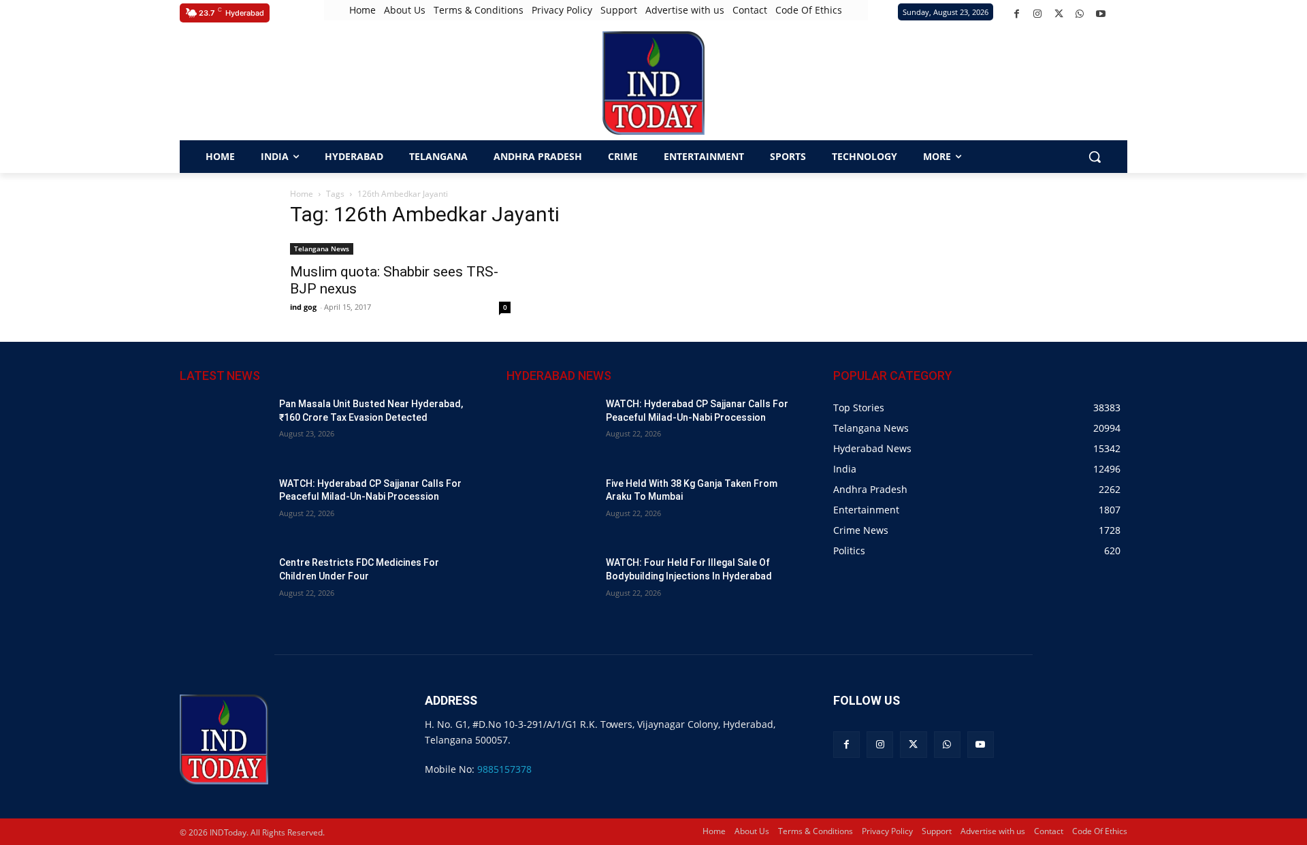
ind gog (303, 307)
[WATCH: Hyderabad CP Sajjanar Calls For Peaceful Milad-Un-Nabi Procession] (224, 508)
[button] (194, 83)
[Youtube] (1101, 14)
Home (301, 194)
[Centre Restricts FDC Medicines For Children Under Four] (224, 587)
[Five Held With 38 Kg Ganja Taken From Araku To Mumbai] (550, 508)
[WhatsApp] (1080, 14)
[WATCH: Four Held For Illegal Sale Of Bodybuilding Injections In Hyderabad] (550, 587)
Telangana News (321, 248)
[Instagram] (1038, 14)
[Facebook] (1017, 14)
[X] (1059, 14)
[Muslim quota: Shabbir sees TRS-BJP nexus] (400, 247)
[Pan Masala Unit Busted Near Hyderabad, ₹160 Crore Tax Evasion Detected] (224, 429)
